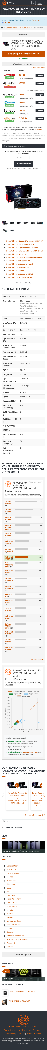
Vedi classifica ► (36, 659)
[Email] (26, 282)
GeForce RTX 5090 (8, 503)
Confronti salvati (12, 827)
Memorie (10, 877)
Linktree (37, 1034)
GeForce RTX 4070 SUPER (8, 626)
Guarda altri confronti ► (35, 815)
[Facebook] (17, 282)
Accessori (11, 943)
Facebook (21, 1034)
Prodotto (23, 34)
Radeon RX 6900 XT (9, 617)
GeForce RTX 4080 (8, 534)
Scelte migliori (23, 954)
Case (9, 888)
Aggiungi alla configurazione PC (24, 53)
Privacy (26, 1026)
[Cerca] (33, 3)
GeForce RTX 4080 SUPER (8, 527)
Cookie (33, 1026)
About (18, 1026)
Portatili (10, 946)
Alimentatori (12, 884)
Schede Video (12, 880)
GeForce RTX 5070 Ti (9, 550)
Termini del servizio (12, 1030)
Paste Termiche (13, 924)
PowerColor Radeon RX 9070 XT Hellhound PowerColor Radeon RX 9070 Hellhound (17, 798)
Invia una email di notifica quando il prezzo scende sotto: (24, 152)
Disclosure (38, 130)
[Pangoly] (7, 2)
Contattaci (37, 1030)
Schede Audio (12, 906)
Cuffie (9, 928)
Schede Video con (24, 241)
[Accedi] (44, 3)
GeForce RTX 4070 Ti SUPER (9, 565)
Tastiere (10, 917)
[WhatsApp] (30, 282)
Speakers (11, 932)
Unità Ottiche (12, 902)
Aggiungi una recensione (24, 64)
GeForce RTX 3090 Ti (9, 588)
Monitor (10, 910)
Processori (11, 869)
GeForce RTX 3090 (8, 641)
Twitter (29, 1034)
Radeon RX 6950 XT (9, 601)
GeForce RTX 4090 (8, 511)
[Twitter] (21, 282)
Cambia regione (38, 67)
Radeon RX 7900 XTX (9, 542)
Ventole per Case (14, 921)
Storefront (10, 1034)
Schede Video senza (18, 261)
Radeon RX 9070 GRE (9, 649)
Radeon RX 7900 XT (9, 572)
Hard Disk (11, 895)
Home (11, 1026)
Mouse (10, 913)
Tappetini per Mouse (15, 935)
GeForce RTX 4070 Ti (9, 580)
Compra (40, 75)
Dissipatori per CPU (15, 873)
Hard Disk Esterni (14, 899)
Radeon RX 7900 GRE (9, 633)
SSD (8, 891)
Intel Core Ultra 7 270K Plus (22, 991)
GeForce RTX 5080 (8, 519)
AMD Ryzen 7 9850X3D (19, 1001)
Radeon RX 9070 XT (9, 558)
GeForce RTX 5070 (8, 609)
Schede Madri (12, 866)
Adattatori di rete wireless (17, 939)
